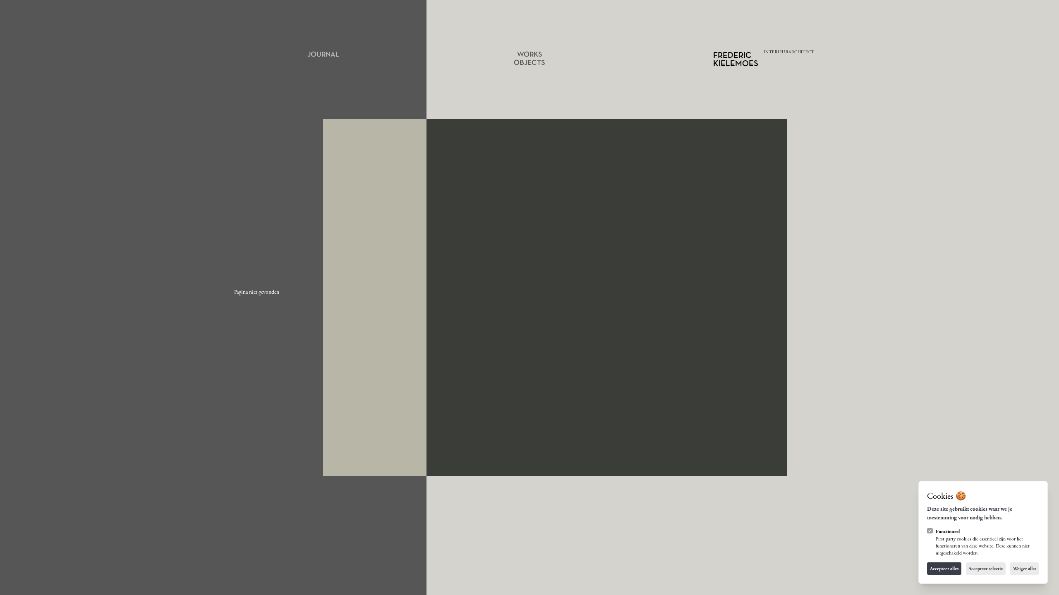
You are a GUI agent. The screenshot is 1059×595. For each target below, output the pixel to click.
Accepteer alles (944, 569)
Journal (323, 54)
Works (529, 54)
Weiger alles (1024, 569)
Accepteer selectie (985, 569)
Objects (529, 63)
